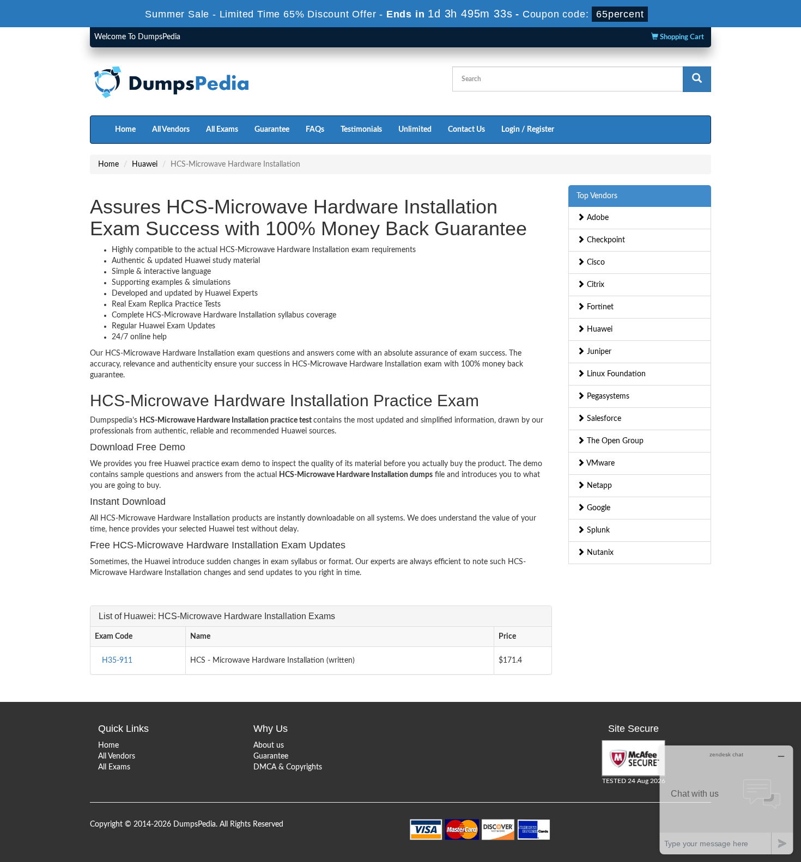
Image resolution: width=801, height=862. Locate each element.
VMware (600, 463)
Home (125, 129)
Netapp (598, 486)
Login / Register (527, 129)
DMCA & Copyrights (287, 767)
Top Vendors (597, 196)
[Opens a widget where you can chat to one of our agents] (726, 799)
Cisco (595, 262)
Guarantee (271, 129)
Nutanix (599, 553)
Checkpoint (605, 240)
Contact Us (466, 129)
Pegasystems (607, 396)
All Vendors (171, 129)
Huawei (144, 164)
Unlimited (415, 129)
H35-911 (117, 660)
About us (268, 745)
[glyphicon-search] (697, 79)
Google (597, 508)
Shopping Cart (681, 37)
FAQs (315, 129)
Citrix (594, 285)
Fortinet (599, 307)
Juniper (598, 352)
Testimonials (361, 129)
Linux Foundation (615, 374)
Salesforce (603, 419)
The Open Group (614, 441)
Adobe (597, 218)
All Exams (222, 129)
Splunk (597, 530)
